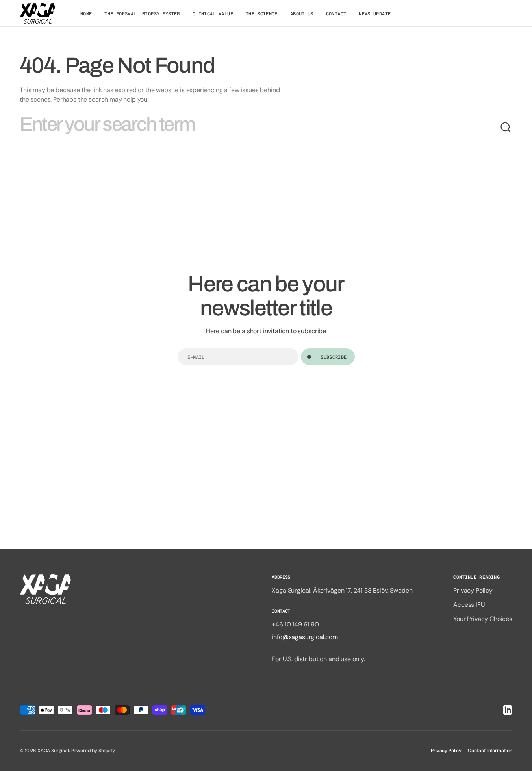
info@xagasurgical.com (305, 637)
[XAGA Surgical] (37, 13)
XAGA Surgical (53, 750)
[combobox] (260, 127)
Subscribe (334, 357)
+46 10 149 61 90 (295, 624)
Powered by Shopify (93, 750)
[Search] (506, 127)
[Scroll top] (522, 761)
